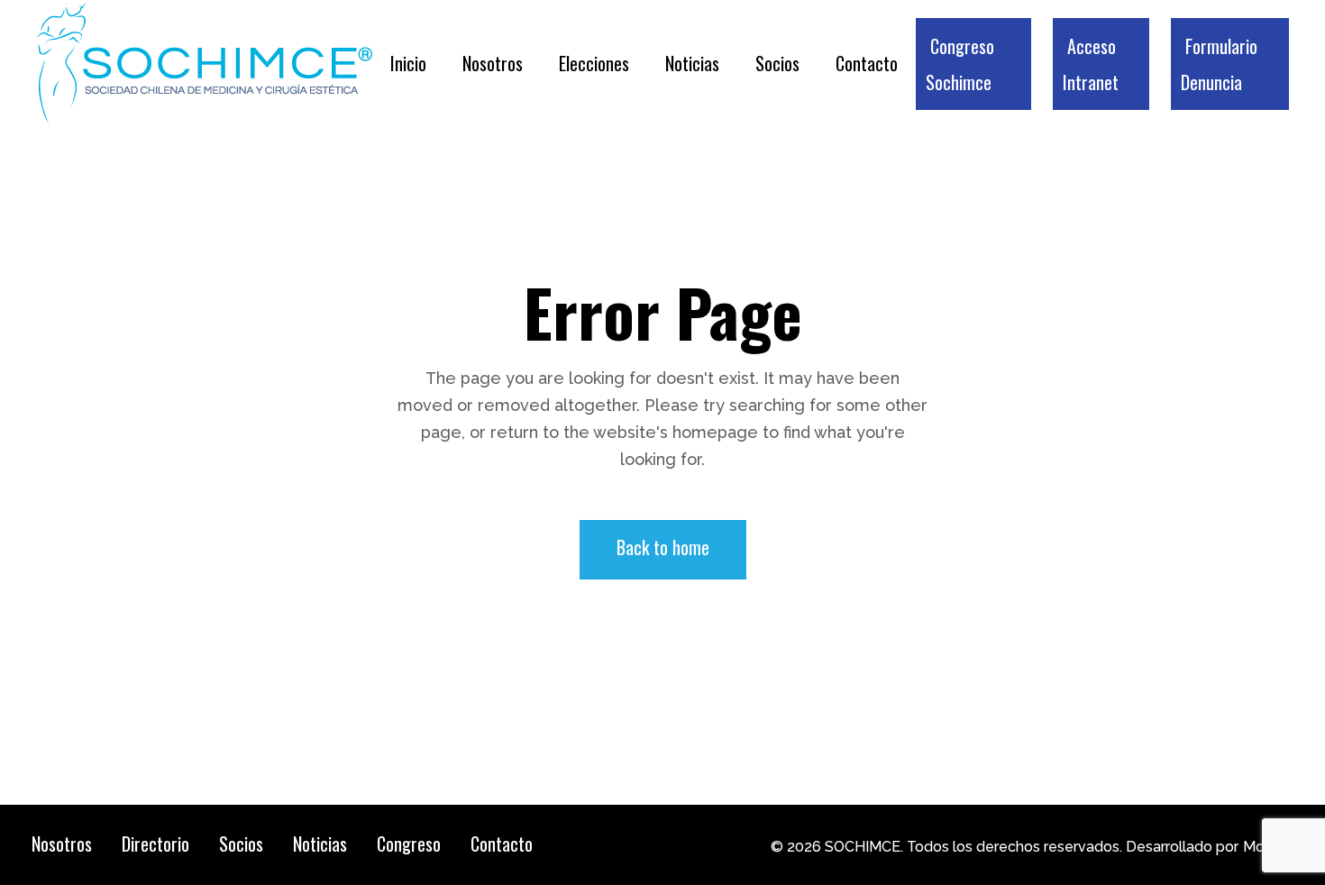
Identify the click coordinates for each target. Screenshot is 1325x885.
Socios (241, 843)
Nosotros (62, 843)
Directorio (155, 843)
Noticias (320, 843)
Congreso (409, 843)
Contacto (502, 843)
